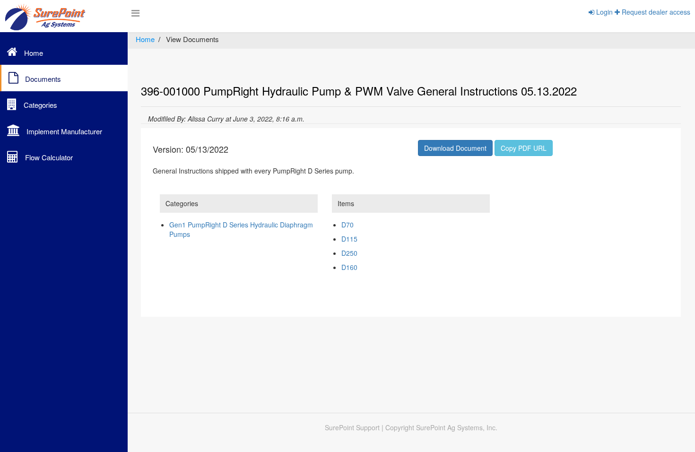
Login (603, 12)
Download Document (455, 148)
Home (145, 39)
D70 (347, 224)
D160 (349, 267)
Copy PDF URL (524, 148)
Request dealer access (655, 12)
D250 (349, 253)
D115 (349, 238)
